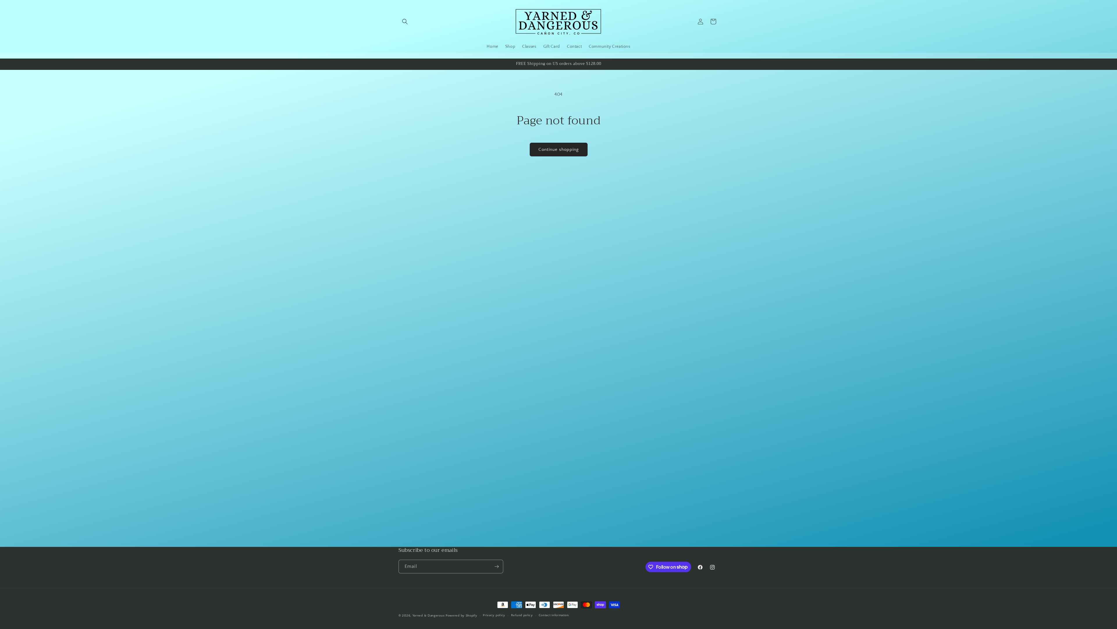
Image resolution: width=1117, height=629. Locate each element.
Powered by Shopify (461, 615)
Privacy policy (494, 615)
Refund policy (522, 615)
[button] (405, 21)
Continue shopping (558, 149)
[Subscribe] (496, 566)
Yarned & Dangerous (428, 615)
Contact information (554, 615)
